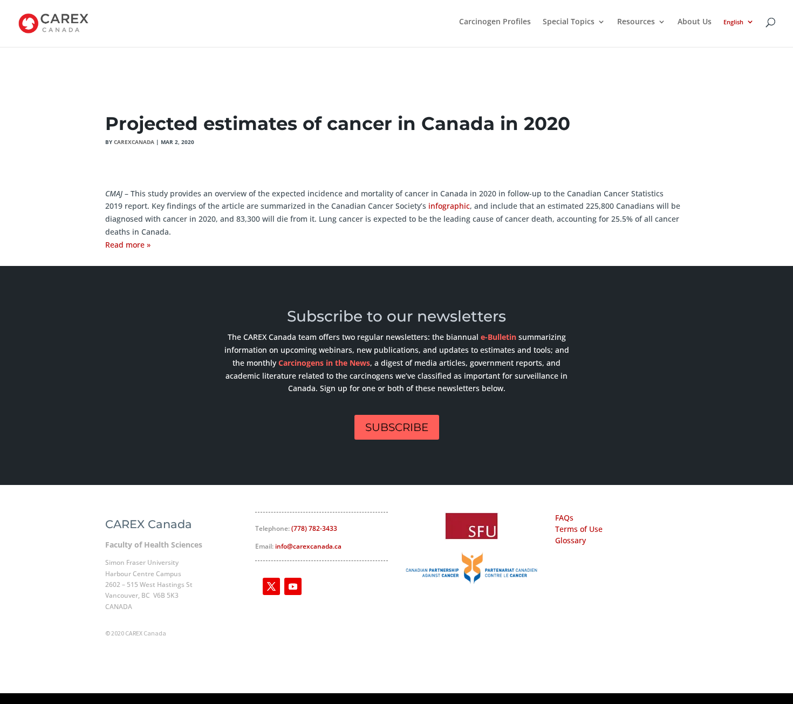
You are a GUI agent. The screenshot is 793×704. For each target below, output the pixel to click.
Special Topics (568, 22)
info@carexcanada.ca (308, 546)
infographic (449, 206)
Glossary (570, 540)
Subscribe (396, 427)
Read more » (128, 245)
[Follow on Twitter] (271, 586)
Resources (636, 22)
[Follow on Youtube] (293, 586)
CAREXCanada (134, 142)
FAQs (564, 517)
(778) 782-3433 (314, 528)
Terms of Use (579, 529)
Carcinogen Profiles (495, 22)
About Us (695, 22)
